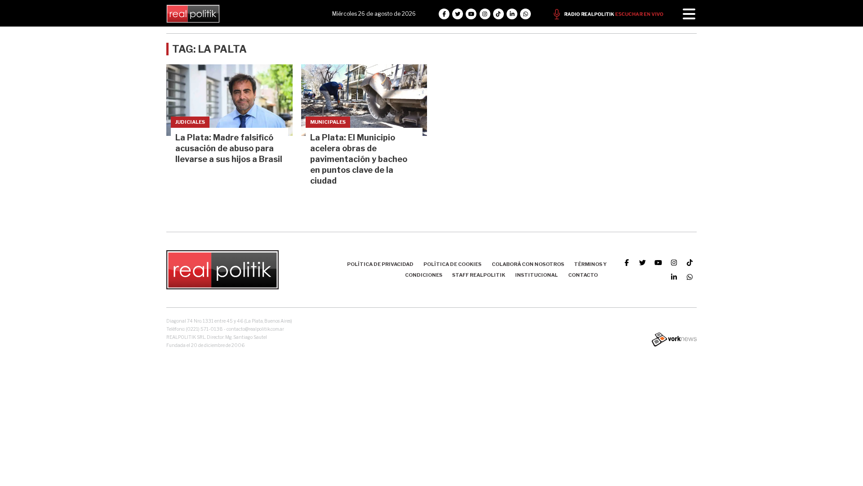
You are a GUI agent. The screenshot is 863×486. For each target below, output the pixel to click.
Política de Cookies (452, 264)
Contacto (583, 275)
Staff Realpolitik (478, 275)
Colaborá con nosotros (528, 264)
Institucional (536, 275)
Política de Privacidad (380, 264)
